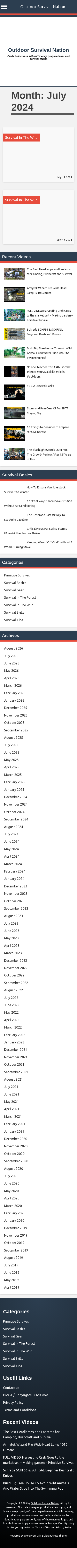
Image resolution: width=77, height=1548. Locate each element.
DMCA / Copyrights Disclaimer (25, 1395)
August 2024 (13, 827)
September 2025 (16, 730)
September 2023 (16, 908)
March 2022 (13, 1027)
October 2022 (14, 975)
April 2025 (11, 767)
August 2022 (13, 990)
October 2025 (14, 722)
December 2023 (15, 886)
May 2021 (11, 1101)
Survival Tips (13, 620)
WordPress (30, 1535)
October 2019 (14, 1243)
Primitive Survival (17, 575)
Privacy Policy (13, 1402)
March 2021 (13, 1116)
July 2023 (11, 923)
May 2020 (11, 1191)
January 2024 (14, 878)
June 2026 (11, 663)
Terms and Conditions (19, 1410)
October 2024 (14, 812)
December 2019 (15, 1228)
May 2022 (11, 1012)
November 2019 (16, 1235)
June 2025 (11, 752)
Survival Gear (14, 590)
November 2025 (16, 715)
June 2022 (11, 1005)
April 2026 (11, 678)
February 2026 (14, 693)
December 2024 (15, 797)
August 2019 (13, 1257)
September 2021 (16, 1072)
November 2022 (16, 968)
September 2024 (16, 819)
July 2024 (11, 834)
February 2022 (14, 1035)
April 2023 (11, 945)
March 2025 (13, 775)
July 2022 (11, 998)
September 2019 (16, 1250)
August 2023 (13, 916)
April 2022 (11, 1020)
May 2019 (11, 1280)
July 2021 (11, 1087)
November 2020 (16, 1146)
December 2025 (15, 708)
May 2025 (11, 760)
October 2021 (14, 1064)
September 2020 (16, 1161)
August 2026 (13, 648)
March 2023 (13, 953)
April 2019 (11, 1287)
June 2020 (11, 1183)
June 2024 (11, 841)
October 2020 (14, 1154)
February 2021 (14, 1124)
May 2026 (11, 670)
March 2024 (13, 864)
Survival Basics (15, 583)
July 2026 (11, 656)
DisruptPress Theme (55, 1535)
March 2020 (13, 1206)
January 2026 (14, 700)
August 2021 (13, 1079)
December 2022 (15, 960)
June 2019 (11, 1272)
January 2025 (14, 789)
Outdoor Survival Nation (42, 6)
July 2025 (11, 745)
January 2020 (14, 1220)
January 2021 (14, 1131)
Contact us (11, 1388)
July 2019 (11, 1265)
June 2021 (11, 1094)
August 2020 (13, 1168)
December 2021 (15, 1049)
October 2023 (14, 901)
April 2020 (11, 1198)
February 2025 (14, 782)
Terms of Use (42, 1527)
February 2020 (14, 1213)
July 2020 (11, 1176)
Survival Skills (14, 612)
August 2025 (13, 737)
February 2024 (14, 871)
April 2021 (11, 1109)
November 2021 (16, 1057)
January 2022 (14, 1042)
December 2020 (15, 1139)
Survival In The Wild (21, 137)
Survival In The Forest (20, 597)
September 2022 (16, 983)
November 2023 (16, 893)
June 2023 (11, 931)
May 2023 (11, 938)
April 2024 (11, 856)
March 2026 (13, 685)
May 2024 (11, 849)
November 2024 (16, 804)
